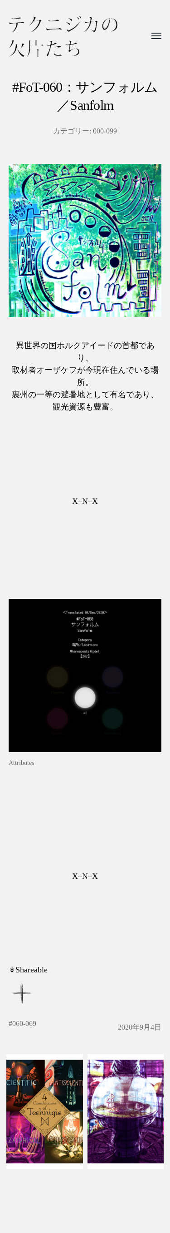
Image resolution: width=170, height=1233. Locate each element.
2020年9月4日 (139, 1027)
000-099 (105, 131)
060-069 (24, 1024)
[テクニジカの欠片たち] (63, 36)
